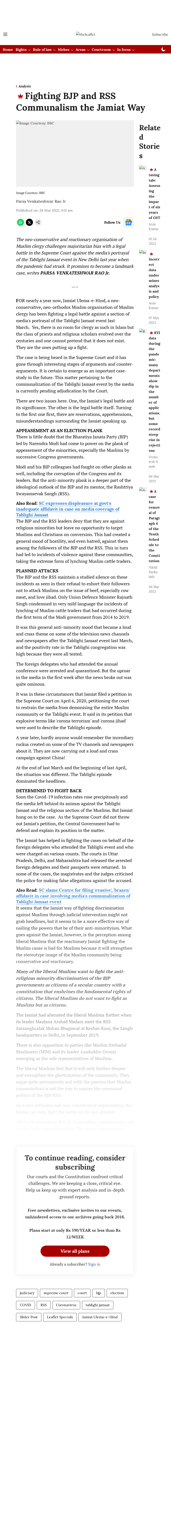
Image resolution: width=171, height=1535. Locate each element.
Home (8, 49)
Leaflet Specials (60, 1317)
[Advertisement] (85, 7)
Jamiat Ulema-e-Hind (100, 1317)
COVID (25, 1305)
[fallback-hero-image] (143, 167)
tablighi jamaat (98, 1305)
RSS (44, 1305)
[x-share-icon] (29, 224)
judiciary (27, 1293)
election (117, 1293)
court (82, 1293)
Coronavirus (66, 1305)
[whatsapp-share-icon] (20, 224)
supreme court (56, 1293)
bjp (98, 1293)
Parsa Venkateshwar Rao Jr (41, 201)
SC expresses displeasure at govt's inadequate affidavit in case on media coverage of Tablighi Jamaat (67, 509)
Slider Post (29, 1317)
